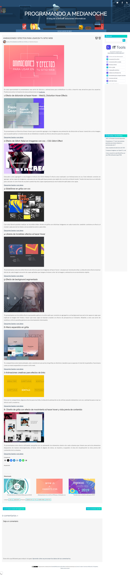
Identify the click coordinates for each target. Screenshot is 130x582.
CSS (35, 499)
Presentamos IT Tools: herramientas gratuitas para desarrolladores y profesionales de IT (115, 143)
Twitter (118, 3)
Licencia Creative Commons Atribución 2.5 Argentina (87, 566)
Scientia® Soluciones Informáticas (59, 566)
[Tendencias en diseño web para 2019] (84, 486)
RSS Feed (127, 3)
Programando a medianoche (66, 14)
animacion (29, 499)
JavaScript (16, 499)
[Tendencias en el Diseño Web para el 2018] (19, 486)
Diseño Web (41, 499)
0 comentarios (9, 515)
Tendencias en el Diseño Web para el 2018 (19, 495)
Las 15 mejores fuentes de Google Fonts (14, 508)
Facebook (122, 3)
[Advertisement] (111, 109)
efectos (48, 499)
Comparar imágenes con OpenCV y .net (116, 150)
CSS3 (10, 499)
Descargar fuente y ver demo (13, 137)
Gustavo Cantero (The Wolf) (65, 31)
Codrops (42, 92)
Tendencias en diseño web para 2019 (84, 495)
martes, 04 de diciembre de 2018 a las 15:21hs (17, 41)
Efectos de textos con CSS (94, 508)
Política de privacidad (65, 568)
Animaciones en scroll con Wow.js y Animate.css (52, 495)
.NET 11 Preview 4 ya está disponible (115, 138)
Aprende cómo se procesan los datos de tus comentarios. (51, 558)
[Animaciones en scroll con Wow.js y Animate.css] (51, 486)
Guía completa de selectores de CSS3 (115, 147)
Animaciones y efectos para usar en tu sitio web (28, 38)
